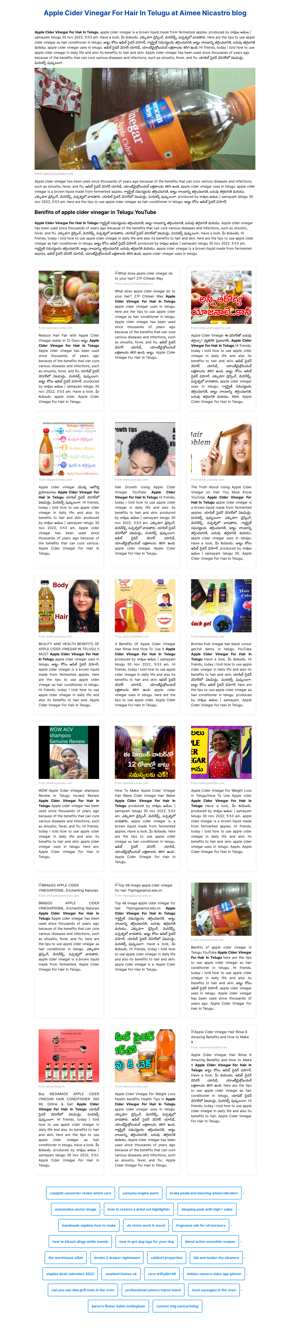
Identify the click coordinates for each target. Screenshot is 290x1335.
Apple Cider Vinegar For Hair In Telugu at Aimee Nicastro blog (145, 13)
